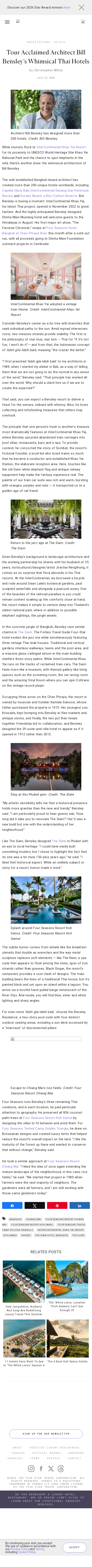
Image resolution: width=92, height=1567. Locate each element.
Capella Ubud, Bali (15, 190)
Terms (39, 1549)
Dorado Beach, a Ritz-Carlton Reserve (48, 196)
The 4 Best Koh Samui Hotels (67, 1361)
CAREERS (18, 1452)
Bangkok (15, 1219)
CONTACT (74, 1458)
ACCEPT (74, 1547)
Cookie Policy (27, 1552)
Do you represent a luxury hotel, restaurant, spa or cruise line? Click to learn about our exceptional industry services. (46, 1499)
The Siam (25, 632)
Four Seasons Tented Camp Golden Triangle (35, 1128)
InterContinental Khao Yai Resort (61, 147)
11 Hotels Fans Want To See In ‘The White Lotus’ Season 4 (24, 1363)
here (67, 7)
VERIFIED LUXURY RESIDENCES (55, 1447)
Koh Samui (10, 1235)
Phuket (26, 1235)
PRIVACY (54, 1458)
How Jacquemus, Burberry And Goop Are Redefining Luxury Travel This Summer (24, 1310)
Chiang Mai (33, 1219)
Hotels (59, 42)
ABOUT (17, 1447)
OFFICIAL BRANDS (46, 1452)
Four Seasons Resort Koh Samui (47, 1118)
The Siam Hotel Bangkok (51, 1235)
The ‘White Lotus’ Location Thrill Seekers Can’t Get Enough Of (67, 1306)
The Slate (59, 841)
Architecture (38, 42)
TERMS (35, 1458)
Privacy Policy (19, 1549)
